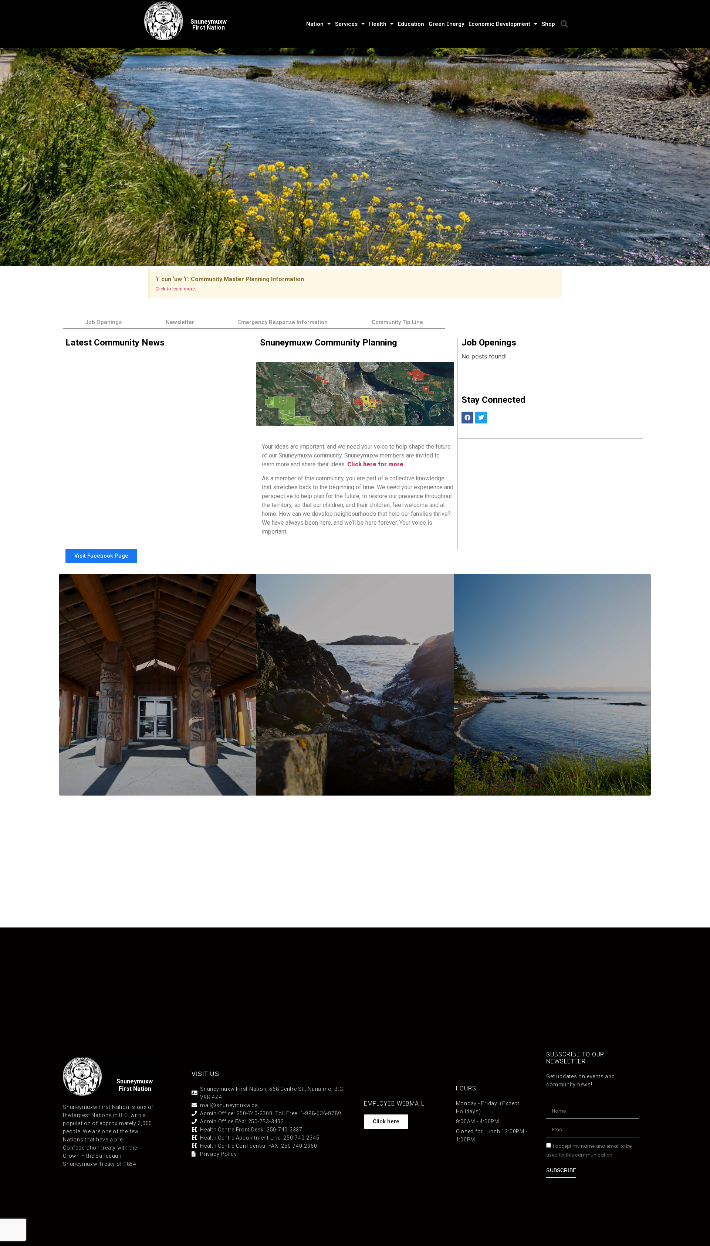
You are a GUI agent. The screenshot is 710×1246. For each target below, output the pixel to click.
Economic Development (499, 24)
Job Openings (103, 322)
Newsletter (180, 322)
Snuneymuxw (134, 1081)
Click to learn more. (175, 289)
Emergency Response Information (283, 322)
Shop (548, 24)
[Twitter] (481, 417)
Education (411, 24)
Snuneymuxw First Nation (208, 24)
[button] (564, 24)
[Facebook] (467, 417)
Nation (315, 24)
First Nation (135, 1088)
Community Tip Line (397, 322)
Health (377, 24)
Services (346, 24)
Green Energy (446, 24)
